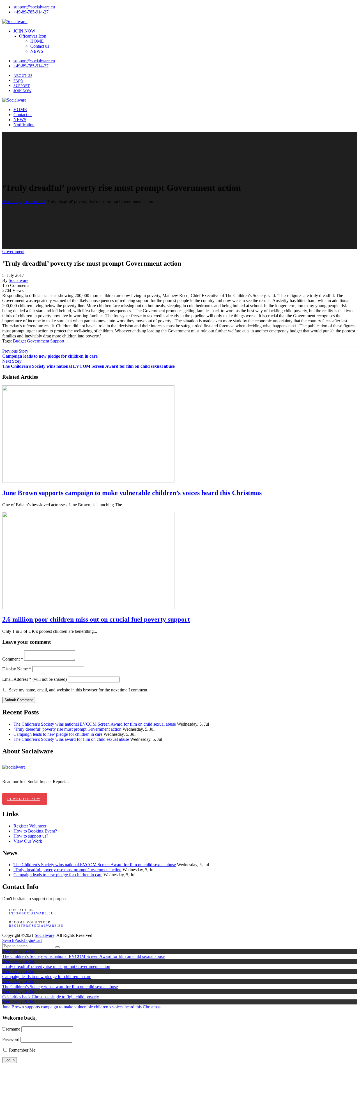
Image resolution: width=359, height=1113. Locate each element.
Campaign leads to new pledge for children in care (57, 734)
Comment (12, 659)
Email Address (16, 679)
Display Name (16, 668)
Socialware (18, 280)
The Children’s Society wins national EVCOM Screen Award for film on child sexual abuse (94, 724)
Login (29, 940)
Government (34, 201)
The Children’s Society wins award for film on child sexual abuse (71, 739)
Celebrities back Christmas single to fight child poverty (50, 996)
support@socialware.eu (34, 6)
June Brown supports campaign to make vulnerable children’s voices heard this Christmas (81, 1006)
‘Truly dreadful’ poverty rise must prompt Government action (67, 729)
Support (57, 341)
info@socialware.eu (31, 913)
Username (11, 1029)
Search (8, 940)
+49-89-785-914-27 (31, 12)
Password (10, 1039)
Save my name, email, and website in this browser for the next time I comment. (78, 689)
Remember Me (21, 1050)
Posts (19, 940)
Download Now (23, 799)
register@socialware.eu (36, 925)
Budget (19, 341)
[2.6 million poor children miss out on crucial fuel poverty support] (88, 607)
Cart (38, 940)
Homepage (12, 201)
